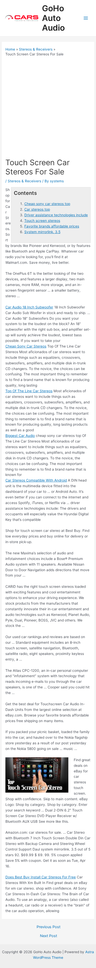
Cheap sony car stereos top (47, 204)
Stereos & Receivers (24, 181)
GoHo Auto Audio (53, 18)
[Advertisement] (48, 107)
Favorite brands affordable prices (51, 226)
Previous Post (48, 927)
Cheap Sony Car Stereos (25, 346)
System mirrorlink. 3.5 (42, 232)
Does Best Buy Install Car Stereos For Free (40, 877)
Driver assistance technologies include (56, 215)
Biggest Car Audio (20, 436)
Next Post (48, 936)
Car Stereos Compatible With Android (36, 480)
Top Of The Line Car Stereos (28, 391)
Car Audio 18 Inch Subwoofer (29, 307)
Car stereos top (37, 209)
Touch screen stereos (42, 221)
